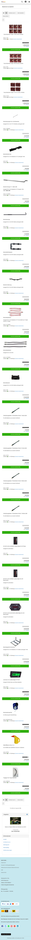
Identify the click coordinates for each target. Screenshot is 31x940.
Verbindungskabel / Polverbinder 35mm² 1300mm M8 (15, 513)
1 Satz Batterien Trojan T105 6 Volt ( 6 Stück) (13, 34)
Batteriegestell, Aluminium (9, 647)
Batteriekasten (6, 382)
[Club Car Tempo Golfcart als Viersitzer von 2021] (15, 820)
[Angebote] (27, 814)
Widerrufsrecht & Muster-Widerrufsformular (10, 867)
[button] (3, 13)
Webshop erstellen (11, 938)
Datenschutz (3, 872)
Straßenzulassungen (7, 850)
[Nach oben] (27, 937)
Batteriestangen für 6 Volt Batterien (11, 121)
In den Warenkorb (15, 49)
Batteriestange (6, 219)
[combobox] (12, 13)
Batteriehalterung (7, 154)
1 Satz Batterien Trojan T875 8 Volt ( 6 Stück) (13, 63)
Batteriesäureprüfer (7, 712)
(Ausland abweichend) (17, 39)
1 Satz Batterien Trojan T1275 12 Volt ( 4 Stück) (13, 92)
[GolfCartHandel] (3, 2)
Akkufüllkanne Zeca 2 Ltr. (8, 745)
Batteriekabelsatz (7, 317)
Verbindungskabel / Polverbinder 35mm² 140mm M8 (15, 415)
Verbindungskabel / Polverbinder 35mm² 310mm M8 (15, 448)
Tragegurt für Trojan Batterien (10, 777)
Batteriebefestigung (7, 252)
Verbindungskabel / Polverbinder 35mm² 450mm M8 (15, 480)
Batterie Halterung (7, 284)
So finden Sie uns (6, 842)
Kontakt (4, 839)
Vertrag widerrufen (6, 934)
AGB (2, 870)
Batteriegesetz (6, 844)
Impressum (3, 862)
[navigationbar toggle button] (29, 2)
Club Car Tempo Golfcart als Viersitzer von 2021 (15, 827)
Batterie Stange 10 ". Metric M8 (10, 186)
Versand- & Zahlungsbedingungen (8, 865)
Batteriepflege (6, 847)
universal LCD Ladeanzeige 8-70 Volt (11, 679)
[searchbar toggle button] (22, 2)
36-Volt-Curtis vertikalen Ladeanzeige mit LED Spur (14, 546)
